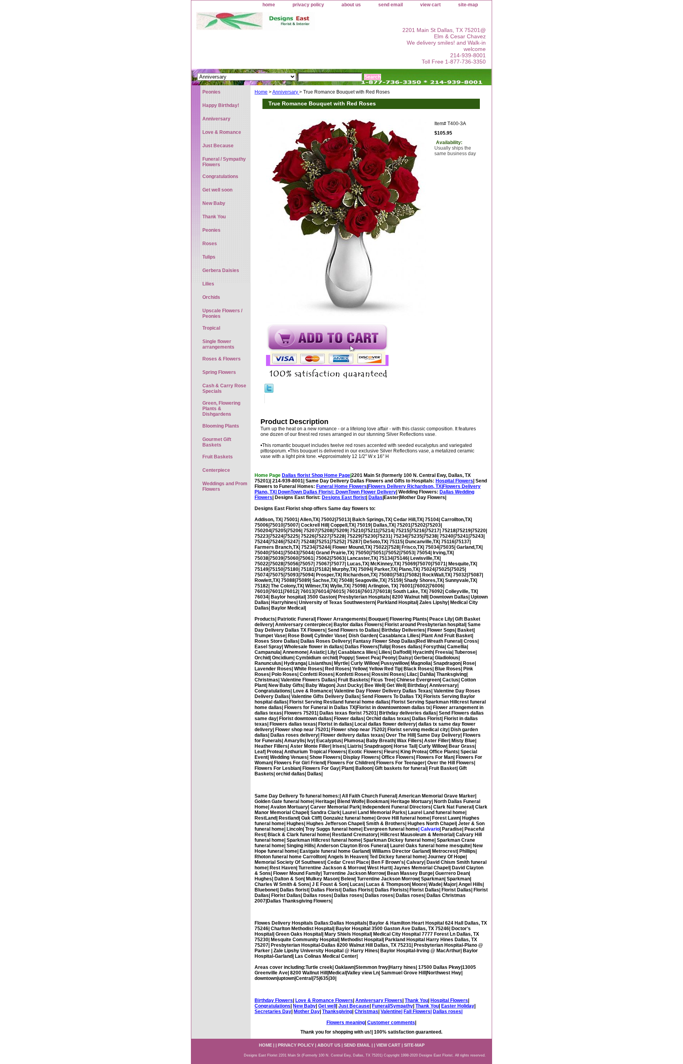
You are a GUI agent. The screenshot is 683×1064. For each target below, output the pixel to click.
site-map (468, 5)
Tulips (208, 257)
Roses (209, 243)
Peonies (211, 92)
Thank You (416, 1000)
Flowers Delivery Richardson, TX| (405, 486)
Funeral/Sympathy (392, 1006)
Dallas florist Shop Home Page (316, 475)
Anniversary (285, 92)
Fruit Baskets (217, 457)
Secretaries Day (273, 1011)
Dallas (375, 497)
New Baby (304, 1006)
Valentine (391, 1011)
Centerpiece (216, 470)
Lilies (208, 284)
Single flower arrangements (218, 344)
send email (390, 5)
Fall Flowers (417, 1011)
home (268, 5)
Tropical (211, 328)
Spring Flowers (219, 372)
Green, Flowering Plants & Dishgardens (221, 408)
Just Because (354, 1006)
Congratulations (273, 1006)
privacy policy (308, 5)
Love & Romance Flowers (324, 1000)
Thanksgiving (337, 1011)
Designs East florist (344, 497)
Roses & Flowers (221, 359)
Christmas (366, 1011)
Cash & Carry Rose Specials (224, 388)
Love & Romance (221, 132)
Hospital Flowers (454, 481)
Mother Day (307, 1011)
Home (261, 92)
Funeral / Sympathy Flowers (224, 161)
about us (351, 5)
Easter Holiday (457, 1006)
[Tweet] (269, 391)
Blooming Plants (220, 426)
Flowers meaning (345, 1022)
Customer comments (391, 1022)
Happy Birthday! (220, 105)
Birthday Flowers (274, 1000)
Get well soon (217, 190)
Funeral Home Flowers (341, 486)
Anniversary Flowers (378, 1000)
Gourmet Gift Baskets (216, 442)
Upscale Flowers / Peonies (222, 313)
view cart (430, 5)
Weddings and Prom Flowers (224, 486)
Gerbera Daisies (220, 270)
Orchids (211, 297)
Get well (327, 1006)
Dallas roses (447, 1011)
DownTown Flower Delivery (366, 492)
